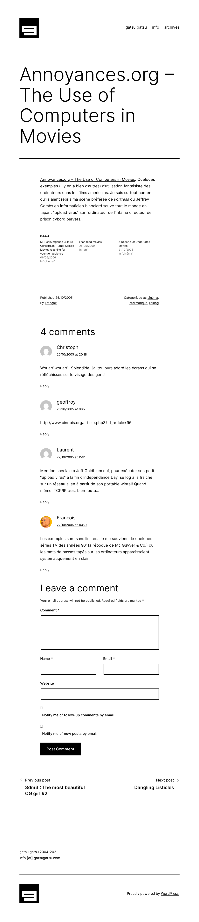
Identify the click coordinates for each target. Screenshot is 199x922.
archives (172, 27)
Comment (49, 610)
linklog (154, 303)
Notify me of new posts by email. (69, 733)
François (51, 303)
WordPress (170, 893)
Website (47, 683)
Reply (44, 386)
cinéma (153, 297)
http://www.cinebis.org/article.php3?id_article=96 (85, 422)
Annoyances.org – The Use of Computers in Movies (87, 179)
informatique (138, 303)
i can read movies (90, 241)
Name (46, 659)
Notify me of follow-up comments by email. (78, 715)
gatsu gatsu (136, 27)
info (155, 27)
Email (109, 659)
